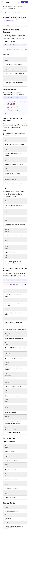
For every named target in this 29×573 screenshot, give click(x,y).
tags (6, 177)
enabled (7, 148)
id (5, 218)
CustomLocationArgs (9, 69)
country (7, 464)
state (6, 492)
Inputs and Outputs (19, 125)
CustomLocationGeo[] (9, 212)
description (7, 159)
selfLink (7, 255)
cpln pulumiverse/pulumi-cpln (12, 511)
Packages (10, 6)
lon (5, 482)
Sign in (18, 2)
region (6, 246)
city (6, 445)
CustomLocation (11, 8)
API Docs (5, 8)
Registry (5, 6)
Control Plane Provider (18, 6)
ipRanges (7, 229)
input (9, 135)
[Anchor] (27, 17)
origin (6, 238)
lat (5, 473)
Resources (21, 38)
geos (6, 211)
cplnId (6, 200)
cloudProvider (8, 139)
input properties (20, 94)
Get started (24, 2)
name (6, 168)
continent (7, 455)
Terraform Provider (11, 527)
